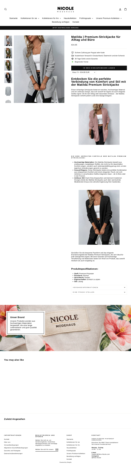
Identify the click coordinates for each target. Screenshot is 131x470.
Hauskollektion (70, 18)
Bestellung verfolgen (60, 22)
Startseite (13, 18)
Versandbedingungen (11, 445)
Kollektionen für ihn (50, 18)
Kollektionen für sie (29, 18)
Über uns (7, 442)
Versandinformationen (85, 287)
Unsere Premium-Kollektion (108, 18)
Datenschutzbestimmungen (13, 453)
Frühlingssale (85, 18)
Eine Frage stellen (83, 292)
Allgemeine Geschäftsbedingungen (16, 448)
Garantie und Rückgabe (12, 450)
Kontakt (76, 22)
